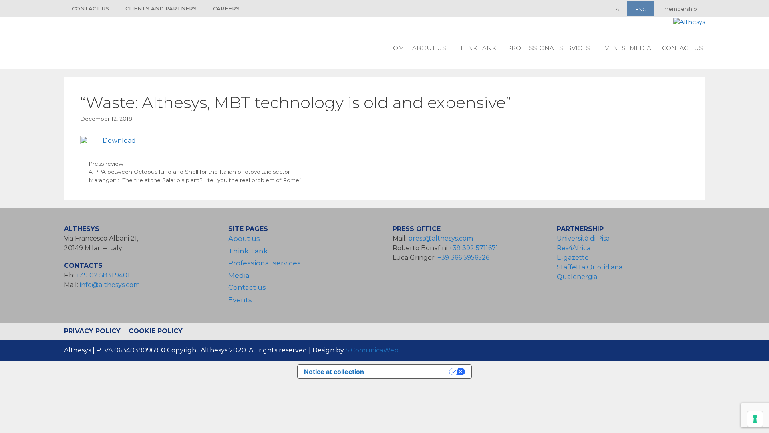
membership (680, 9)
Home (398, 48)
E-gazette (573, 257)
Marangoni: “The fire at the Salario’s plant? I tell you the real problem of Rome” (195, 180)
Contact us (90, 8)
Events (613, 48)
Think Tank (476, 48)
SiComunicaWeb (372, 350)
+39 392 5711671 (473, 248)
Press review (106, 163)
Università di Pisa (583, 238)
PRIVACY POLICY (92, 331)
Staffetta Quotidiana (589, 267)
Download (119, 140)
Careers (226, 8)
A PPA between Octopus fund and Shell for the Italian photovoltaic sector (189, 171)
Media (640, 48)
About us (429, 48)
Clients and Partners (161, 8)
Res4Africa (575, 248)
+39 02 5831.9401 (103, 275)
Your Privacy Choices (410, 372)
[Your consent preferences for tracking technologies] (755, 419)
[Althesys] (689, 22)
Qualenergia (577, 277)
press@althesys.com (440, 238)
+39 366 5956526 (463, 257)
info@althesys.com (110, 285)
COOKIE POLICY (156, 331)
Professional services (548, 48)
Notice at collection (334, 372)
